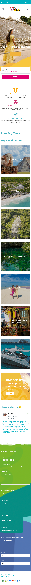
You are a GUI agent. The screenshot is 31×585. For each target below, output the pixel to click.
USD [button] (26, 2)
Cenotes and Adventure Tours (15, 257)
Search (15, 77)
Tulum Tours (15, 191)
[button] (27, 9)
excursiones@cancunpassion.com (14, 467)
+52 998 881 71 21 (8, 460)
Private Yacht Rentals (15, 354)
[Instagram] (6, 474)
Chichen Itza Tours (15, 159)
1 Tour (15, 193)
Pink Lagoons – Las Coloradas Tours (15, 289)
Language (4, 552)
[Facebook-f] (3, 474)
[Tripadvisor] (10, 474)
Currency (3, 560)
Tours (6, 69)
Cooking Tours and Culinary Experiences (15, 321)
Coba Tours (15, 224)
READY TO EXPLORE (15, 54)
